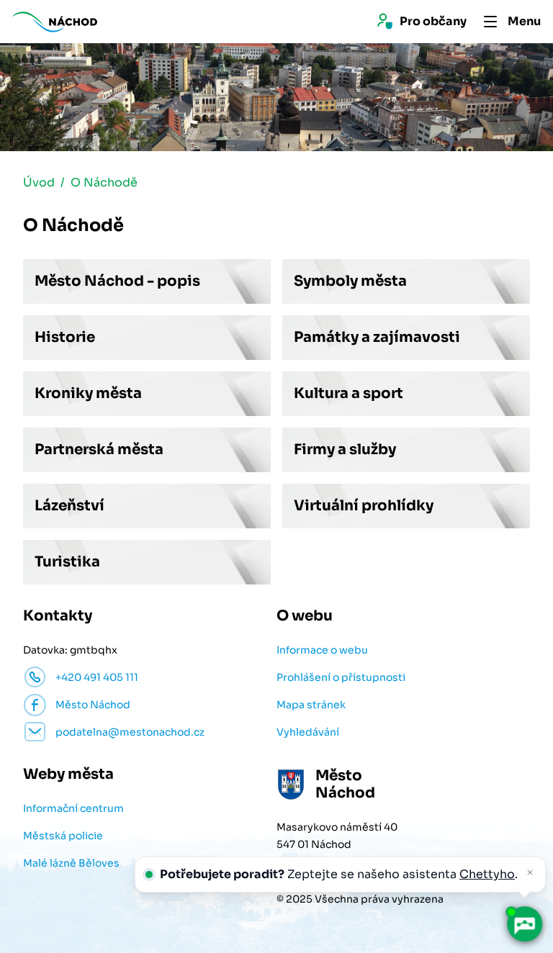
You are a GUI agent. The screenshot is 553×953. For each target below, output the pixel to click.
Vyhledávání (307, 732)
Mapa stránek (311, 704)
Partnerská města (99, 450)
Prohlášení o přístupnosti (340, 677)
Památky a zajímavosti (377, 337)
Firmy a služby (345, 450)
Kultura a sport (348, 393)
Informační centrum (73, 808)
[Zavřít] (530, 872)
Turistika (67, 562)
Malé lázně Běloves (71, 863)
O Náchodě (104, 182)
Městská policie (63, 835)
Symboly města (350, 281)
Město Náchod (92, 704)
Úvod (39, 182)
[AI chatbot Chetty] (524, 924)
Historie (65, 337)
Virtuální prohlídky (363, 506)
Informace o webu (322, 649)
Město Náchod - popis (117, 281)
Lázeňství (69, 506)
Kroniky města (88, 393)
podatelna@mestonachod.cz (129, 732)
